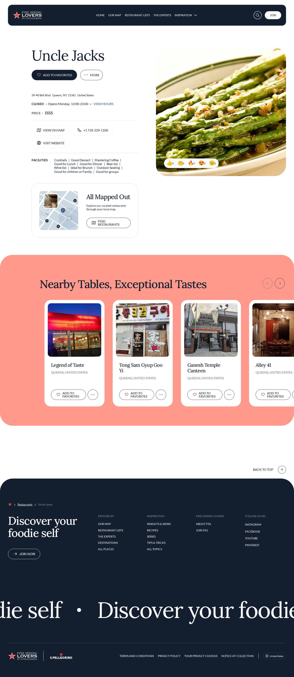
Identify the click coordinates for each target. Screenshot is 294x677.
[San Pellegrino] (61, 657)
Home (100, 15)
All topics (154, 549)
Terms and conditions (137, 656)
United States (276, 656)
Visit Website (53, 143)
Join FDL (202, 530)
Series (151, 536)
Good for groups (107, 171)
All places (106, 549)
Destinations (108, 542)
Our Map (114, 15)
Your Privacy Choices (200, 656)
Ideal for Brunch (82, 167)
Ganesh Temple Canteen (203, 368)
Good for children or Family (73, 171)
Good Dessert (80, 160)
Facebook (252, 531)
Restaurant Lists (137, 15)
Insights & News (159, 523)
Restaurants (25, 504)
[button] (258, 15)
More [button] (94, 75)
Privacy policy (169, 656)
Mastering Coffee (107, 160)
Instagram (253, 524)
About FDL (203, 523)
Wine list (60, 167)
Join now (27, 554)
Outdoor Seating (108, 167)
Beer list (112, 164)
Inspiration (183, 15)
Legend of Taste (67, 365)
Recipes (152, 530)
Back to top (263, 469)
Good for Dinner (91, 164)
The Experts (162, 15)
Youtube (251, 538)
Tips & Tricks (156, 542)
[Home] (27, 13)
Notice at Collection (237, 656)
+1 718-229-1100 (95, 130)
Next (280, 283)
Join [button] (273, 15)
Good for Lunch (65, 164)
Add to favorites (57, 75)
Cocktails (60, 160)
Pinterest (252, 545)
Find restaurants (108, 222)
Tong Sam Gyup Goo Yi (140, 368)
